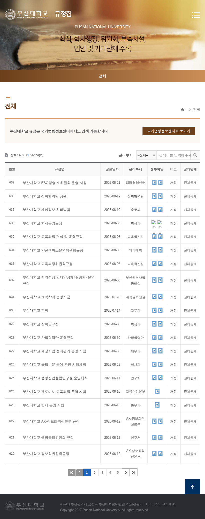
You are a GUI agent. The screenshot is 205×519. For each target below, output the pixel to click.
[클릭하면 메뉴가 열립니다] (196, 15)
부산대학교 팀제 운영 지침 (43, 405)
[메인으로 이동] (182, 109)
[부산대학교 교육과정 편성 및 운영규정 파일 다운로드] (154, 236)
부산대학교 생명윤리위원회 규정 (48, 437)
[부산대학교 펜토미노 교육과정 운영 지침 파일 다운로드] (157, 391)
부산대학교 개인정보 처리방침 (46, 210)
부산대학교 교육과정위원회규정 (48, 264)
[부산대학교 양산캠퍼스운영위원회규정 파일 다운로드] (154, 249)
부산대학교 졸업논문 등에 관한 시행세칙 (54, 364)
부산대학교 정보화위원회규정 (46, 454)
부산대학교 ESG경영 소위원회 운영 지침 (54, 183)
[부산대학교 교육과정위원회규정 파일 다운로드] (154, 263)
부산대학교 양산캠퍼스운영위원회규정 (53, 250)
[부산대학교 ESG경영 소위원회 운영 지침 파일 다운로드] (154, 182)
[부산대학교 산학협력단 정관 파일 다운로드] (154, 195)
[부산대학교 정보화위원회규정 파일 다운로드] (154, 453)
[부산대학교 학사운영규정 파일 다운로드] (154, 222)
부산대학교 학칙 (35, 310)
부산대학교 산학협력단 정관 (45, 196)
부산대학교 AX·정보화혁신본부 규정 (51, 421)
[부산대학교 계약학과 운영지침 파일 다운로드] (154, 296)
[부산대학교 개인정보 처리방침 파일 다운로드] (154, 209)
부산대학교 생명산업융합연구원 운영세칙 (55, 378)
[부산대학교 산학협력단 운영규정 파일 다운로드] (154, 337)
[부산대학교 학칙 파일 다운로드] (154, 310)
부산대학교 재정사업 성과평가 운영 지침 (54, 351)
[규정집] (26, 14)
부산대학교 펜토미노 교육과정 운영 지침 (54, 392)
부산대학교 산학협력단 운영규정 (48, 338)
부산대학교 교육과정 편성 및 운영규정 (53, 237)
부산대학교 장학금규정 (41, 324)
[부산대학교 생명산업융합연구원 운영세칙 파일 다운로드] (154, 377)
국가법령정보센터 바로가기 (168, 131)
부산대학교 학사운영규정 (42, 223)
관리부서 (126, 155)
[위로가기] (192, 486)
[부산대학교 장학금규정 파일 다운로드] (154, 323)
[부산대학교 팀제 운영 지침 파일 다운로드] (157, 404)
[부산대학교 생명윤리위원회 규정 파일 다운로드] (154, 437)
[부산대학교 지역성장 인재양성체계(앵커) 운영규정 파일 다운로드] (154, 279)
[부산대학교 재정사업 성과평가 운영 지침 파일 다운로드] (154, 350)
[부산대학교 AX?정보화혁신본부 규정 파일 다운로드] (154, 421)
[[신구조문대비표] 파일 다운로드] (160, 182)
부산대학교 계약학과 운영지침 (46, 297)
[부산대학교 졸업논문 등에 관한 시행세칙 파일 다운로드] (154, 364)
